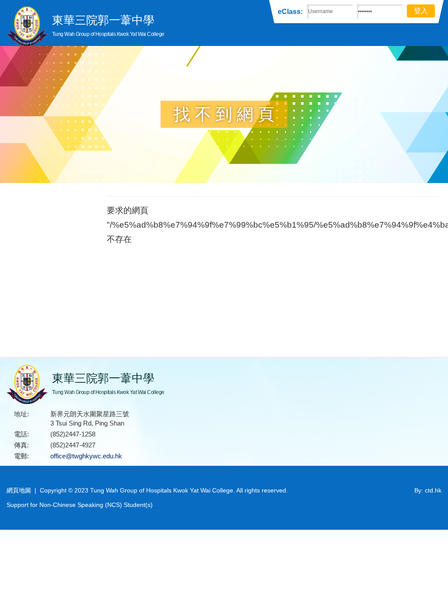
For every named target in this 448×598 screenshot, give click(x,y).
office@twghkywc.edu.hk (86, 456)
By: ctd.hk (427, 490)
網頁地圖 (19, 490)
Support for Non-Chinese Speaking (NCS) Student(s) (80, 504)
